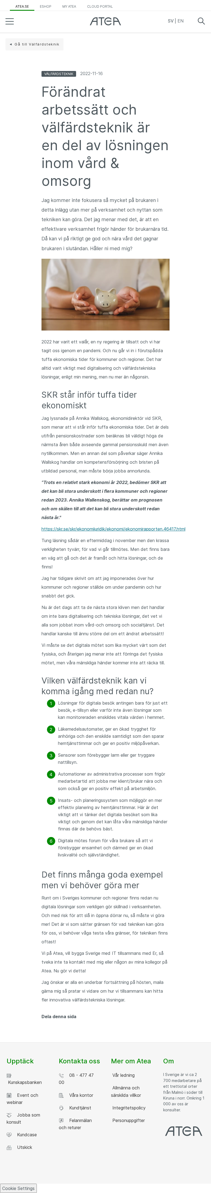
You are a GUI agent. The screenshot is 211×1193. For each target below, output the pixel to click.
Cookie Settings (18, 1188)
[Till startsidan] (105, 22)
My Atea (69, 6)
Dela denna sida (58, 1016)
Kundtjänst (78, 1108)
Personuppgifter (128, 1120)
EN (180, 21)
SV (171, 21)
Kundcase (25, 1134)
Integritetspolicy (128, 1108)
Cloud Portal (100, 6)
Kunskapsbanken (24, 1082)
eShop (45, 6)
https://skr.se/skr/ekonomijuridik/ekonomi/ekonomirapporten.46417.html (113, 529)
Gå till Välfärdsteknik (37, 44)
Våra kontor (79, 1095)
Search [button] (201, 21)
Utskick (23, 1147)
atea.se (22, 6)
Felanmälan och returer (75, 1124)
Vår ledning (123, 1075)
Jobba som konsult (23, 1118)
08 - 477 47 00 (76, 1078)
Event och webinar (22, 1098)
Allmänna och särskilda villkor (126, 1091)
